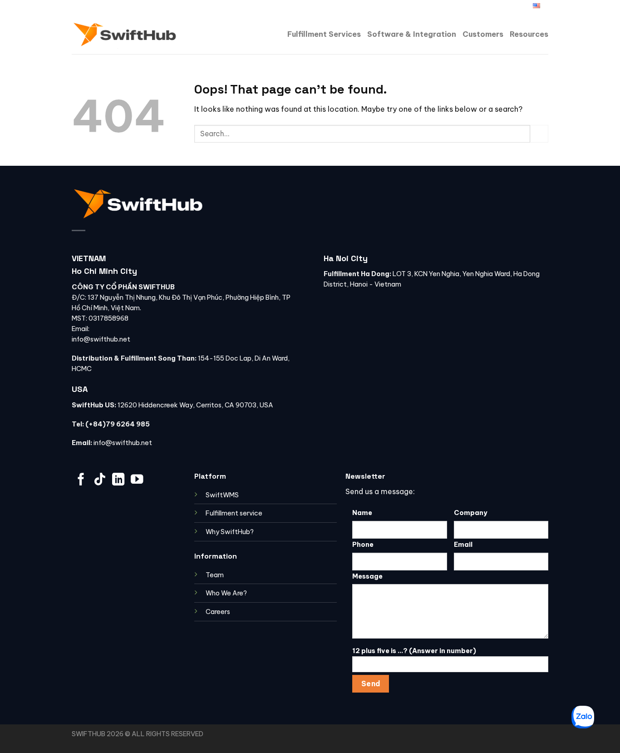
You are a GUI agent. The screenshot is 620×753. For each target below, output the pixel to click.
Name (362, 513)
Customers (483, 34)
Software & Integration (411, 34)
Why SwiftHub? (230, 532)
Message (367, 576)
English (521, 6)
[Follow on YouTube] (137, 480)
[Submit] (539, 134)
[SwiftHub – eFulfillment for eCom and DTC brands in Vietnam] (125, 34)
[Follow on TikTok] (99, 480)
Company (470, 513)
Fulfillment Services (324, 34)
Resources (529, 34)
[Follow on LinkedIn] (498, 7)
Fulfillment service (234, 513)
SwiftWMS (222, 495)
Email (463, 544)
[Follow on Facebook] (489, 7)
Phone (363, 544)
